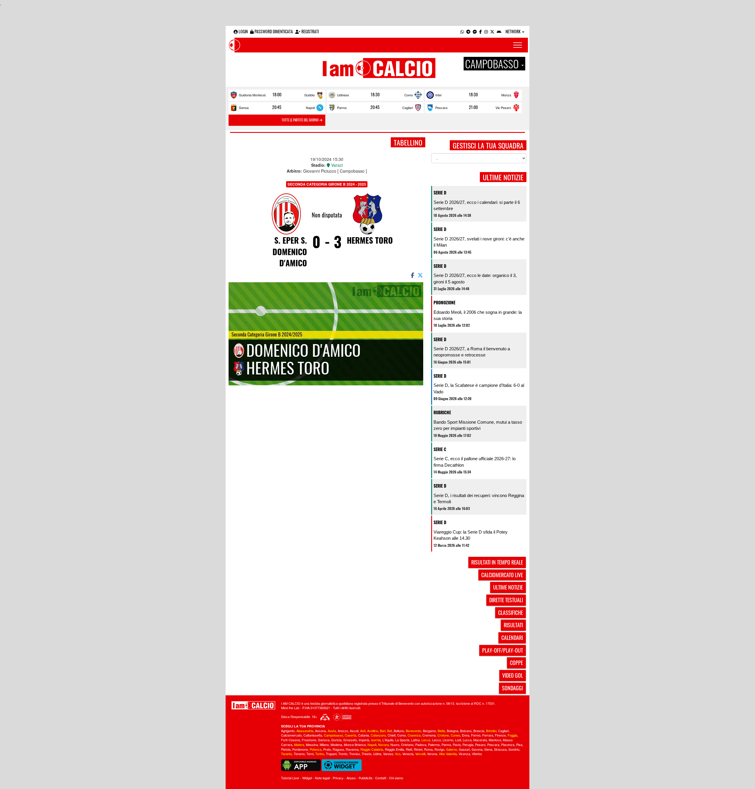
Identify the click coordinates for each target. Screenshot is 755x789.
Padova (420, 744)
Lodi (458, 739)
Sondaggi (512, 688)
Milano (324, 744)
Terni (310, 753)
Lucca (467, 739)
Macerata (480, 739)
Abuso (351, 777)
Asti (362, 730)
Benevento (413, 730)
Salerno (451, 749)
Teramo (299, 753)
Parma (342, 107)
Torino (319, 753)
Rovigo (439, 749)
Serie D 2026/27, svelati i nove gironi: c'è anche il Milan (479, 241)
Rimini (418, 749)
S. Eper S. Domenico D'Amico (290, 251)
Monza (506, 95)
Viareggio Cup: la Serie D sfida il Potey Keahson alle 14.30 (471, 535)
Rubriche (442, 412)
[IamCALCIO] (253, 705)
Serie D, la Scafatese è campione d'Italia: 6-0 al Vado (479, 388)
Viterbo (477, 753)
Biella (441, 730)
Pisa (519, 744)
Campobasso (333, 735)
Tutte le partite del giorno (300, 120)
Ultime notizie (508, 587)
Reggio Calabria (371, 749)
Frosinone (309, 739)
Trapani (331, 753)
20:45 (276, 107)
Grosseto (350, 739)
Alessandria (304, 730)
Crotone (443, 735)
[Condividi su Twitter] (420, 274)
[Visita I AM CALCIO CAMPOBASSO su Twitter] (492, 31)
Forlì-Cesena (290, 739)
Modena (336, 744)
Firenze (500, 735)
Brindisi (491, 730)
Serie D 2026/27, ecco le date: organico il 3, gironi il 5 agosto (475, 278)
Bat (389, 730)
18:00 (277, 95)
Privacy (338, 777)
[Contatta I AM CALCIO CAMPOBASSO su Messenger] (475, 31)
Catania (363, 735)
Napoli (310, 107)
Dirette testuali (506, 600)
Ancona (320, 730)
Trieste (366, 753)
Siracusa (500, 749)
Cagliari (407, 107)
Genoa (244, 107)
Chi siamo (396, 777)
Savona (477, 749)
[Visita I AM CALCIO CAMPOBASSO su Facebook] (480, 31)
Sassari (464, 749)
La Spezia (402, 739)
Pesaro (480, 744)
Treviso (354, 753)
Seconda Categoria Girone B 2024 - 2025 (327, 184)
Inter (438, 95)
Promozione (444, 302)
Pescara (441, 107)
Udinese (343, 95)
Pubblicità (365, 777)
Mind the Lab (290, 707)
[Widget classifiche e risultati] (342, 764)
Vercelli (420, 753)
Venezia (407, 753)
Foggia (512, 735)
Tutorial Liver (290, 777)
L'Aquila (388, 739)
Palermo (434, 744)
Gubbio (309, 95)
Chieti (391, 735)
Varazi (336, 165)
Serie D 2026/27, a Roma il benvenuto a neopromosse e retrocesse (472, 351)
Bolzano (466, 730)
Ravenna (352, 749)
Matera (299, 744)
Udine (377, 753)
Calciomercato (291, 735)
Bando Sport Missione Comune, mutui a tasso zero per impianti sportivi (478, 425)
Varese (388, 753)
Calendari (512, 637)
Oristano (407, 744)
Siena (488, 749)
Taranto (286, 753)
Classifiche (510, 612)
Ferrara (487, 735)
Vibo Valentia (448, 753)
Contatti (380, 777)
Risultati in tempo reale (497, 562)
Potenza (315, 749)
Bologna (452, 730)
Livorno (448, 739)
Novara (383, 744)
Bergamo (429, 730)
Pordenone (300, 749)
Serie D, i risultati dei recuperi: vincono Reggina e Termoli (479, 498)
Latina (415, 739)
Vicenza (464, 753)
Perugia (467, 744)
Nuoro (394, 744)
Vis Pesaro (503, 107)
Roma (428, 749)
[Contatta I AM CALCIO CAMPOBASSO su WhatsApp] (462, 31)
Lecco (436, 739)
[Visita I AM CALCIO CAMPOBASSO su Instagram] (486, 31)
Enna (465, 735)
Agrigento (288, 730)
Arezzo (343, 730)
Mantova (495, 739)
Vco (398, 753)
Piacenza (507, 744)
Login (243, 31)
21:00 (473, 107)
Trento (342, 753)
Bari (382, 730)
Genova (323, 739)
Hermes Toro (370, 240)
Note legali (322, 777)
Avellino (372, 730)
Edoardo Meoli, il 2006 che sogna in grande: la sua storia (478, 315)
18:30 (375, 95)
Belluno (399, 730)
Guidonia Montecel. (252, 95)
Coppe (516, 662)
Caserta (350, 735)
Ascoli (354, 730)
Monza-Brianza (355, 744)
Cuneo (455, 735)
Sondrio (513, 749)
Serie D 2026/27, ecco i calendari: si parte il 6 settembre (477, 205)
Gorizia (336, 739)
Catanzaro (378, 735)
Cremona (429, 735)
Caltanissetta (312, 735)
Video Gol (512, 675)
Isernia (376, 739)
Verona (432, 753)
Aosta (332, 730)
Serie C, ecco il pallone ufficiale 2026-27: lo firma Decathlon (475, 461)
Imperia (364, 739)
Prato (327, 749)
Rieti (409, 749)
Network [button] (513, 31)
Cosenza (414, 735)
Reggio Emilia (394, 749)
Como (408, 95)
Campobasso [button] (493, 63)
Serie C (440, 449)
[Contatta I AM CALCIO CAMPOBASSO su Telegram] (468, 31)
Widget (307, 777)
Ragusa (338, 749)
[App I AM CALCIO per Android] (499, 31)
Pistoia (285, 749)
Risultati (513, 625)
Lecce (425, 739)
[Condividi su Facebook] (412, 274)
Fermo (475, 735)
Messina (312, 744)
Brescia (478, 730)
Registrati (310, 31)
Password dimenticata (273, 31)
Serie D (440, 192)
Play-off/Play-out (502, 650)
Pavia (457, 744)
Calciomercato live (502, 575)
